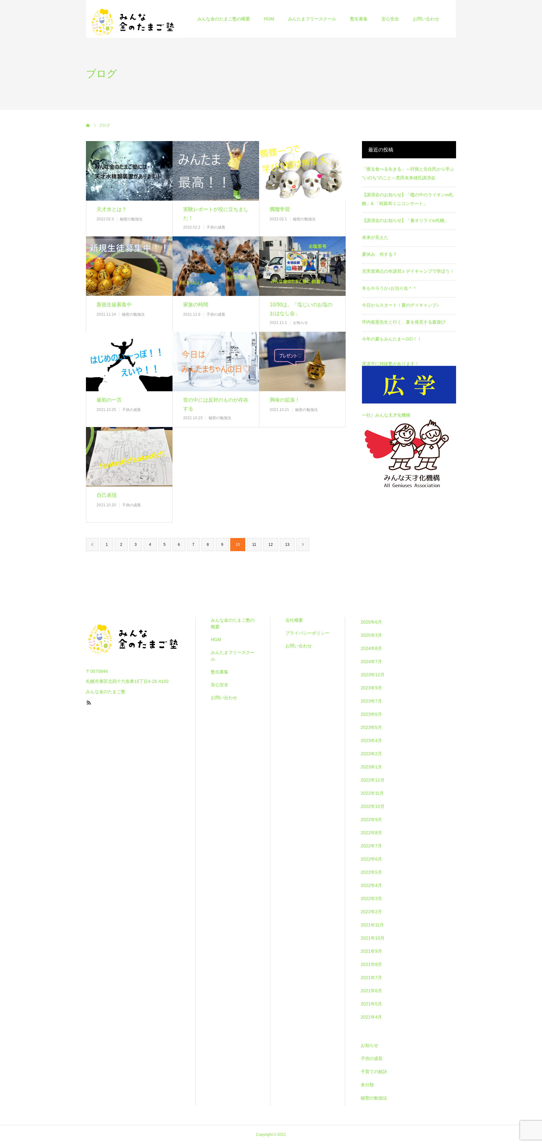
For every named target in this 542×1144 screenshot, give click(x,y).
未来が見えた (375, 237)
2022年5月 (371, 872)
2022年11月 (372, 793)
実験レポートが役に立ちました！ (215, 214)
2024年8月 (371, 648)
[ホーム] (88, 125)
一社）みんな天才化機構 (386, 415)
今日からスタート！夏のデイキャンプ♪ (400, 305)
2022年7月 (371, 845)
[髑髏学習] (302, 170)
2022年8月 (371, 832)
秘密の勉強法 (131, 219)
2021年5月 (371, 1003)
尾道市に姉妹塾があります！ (390, 363)
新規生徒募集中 (114, 304)
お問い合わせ (426, 18)
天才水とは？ (112, 209)
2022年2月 (371, 911)
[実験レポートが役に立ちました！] (216, 170)
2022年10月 (373, 806)
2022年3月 (371, 898)
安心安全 (390, 18)
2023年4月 (371, 740)
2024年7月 (371, 661)
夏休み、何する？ (379, 254)
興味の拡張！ (285, 400)
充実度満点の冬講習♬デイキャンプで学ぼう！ (408, 271)
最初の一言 (109, 400)
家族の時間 (195, 304)
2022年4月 (371, 885)
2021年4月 (371, 1017)
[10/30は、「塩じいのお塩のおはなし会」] (302, 266)
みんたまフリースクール (312, 18)
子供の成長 (215, 227)
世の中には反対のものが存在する (215, 404)
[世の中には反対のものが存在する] (216, 361)
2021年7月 (371, 977)
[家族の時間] (216, 266)
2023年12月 (373, 674)
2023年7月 (371, 701)
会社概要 (294, 620)
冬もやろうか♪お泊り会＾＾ (389, 288)
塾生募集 (359, 18)
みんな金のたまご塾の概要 (223, 18)
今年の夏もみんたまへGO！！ (392, 338)
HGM (269, 18)
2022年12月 (373, 780)
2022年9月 (371, 819)
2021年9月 (371, 951)
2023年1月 (371, 766)
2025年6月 (371, 622)
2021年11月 (372, 924)
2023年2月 (371, 753)
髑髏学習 (280, 209)
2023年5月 (371, 727)
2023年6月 (371, 714)
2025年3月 (371, 635)
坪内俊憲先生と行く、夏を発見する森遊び (403, 321)
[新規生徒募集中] (129, 266)
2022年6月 (371, 859)
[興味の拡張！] (302, 361)
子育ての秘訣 (374, 1071)
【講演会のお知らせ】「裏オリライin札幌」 (405, 220)
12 (270, 544)
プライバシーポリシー (307, 632)
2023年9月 (371, 687)
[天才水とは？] (129, 170)
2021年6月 (371, 990)
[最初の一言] (129, 361)
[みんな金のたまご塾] (133, 18)
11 (254, 544)
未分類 (367, 1084)
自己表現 (107, 495)
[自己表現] (129, 456)
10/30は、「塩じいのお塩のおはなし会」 (301, 309)
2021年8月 (371, 964)
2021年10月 (373, 938)
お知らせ (300, 322)
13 (287, 544)
